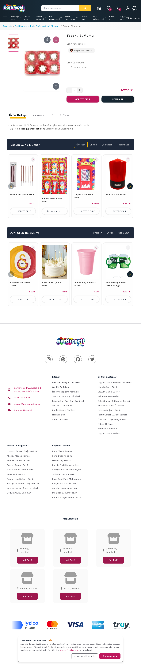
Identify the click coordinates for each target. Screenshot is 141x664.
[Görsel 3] (122, 277)
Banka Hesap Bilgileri (63, 410)
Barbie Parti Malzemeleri (65, 465)
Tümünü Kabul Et (109, 656)
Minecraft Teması (16, 474)
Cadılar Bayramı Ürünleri (65, 488)
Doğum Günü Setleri (109, 433)
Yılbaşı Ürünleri (106, 424)
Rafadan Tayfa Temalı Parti (66, 497)
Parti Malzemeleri (98, 17)
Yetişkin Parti (27, 17)
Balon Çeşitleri (40, 17)
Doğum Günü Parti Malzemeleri (114, 382)
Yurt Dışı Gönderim (62, 405)
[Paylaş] (47, 39)
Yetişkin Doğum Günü (109, 410)
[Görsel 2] (119, 277)
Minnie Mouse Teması (18, 460)
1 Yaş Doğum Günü (108, 387)
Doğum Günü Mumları (48, 26)
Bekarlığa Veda (15, 17)
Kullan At (112, 17)
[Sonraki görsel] (127, 261)
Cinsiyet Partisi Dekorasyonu (67, 469)
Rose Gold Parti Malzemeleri (67, 479)
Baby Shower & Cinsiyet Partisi (114, 401)
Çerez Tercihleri (60, 419)
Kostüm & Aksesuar (108, 428)
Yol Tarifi (27, 560)
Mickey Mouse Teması (18, 456)
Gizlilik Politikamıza (69, 650)
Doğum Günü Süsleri (109, 391)
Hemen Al (118, 99)
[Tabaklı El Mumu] (13, 43)
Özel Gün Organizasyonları (112, 419)
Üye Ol (135, 9)
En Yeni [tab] (93, 144)
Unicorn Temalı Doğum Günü (22, 451)
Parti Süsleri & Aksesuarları (112, 414)
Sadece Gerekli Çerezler (85, 656)
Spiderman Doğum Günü (20, 479)
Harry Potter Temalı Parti (20, 469)
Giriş (134, 7)
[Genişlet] (56, 86)
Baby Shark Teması (62, 451)
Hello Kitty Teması (61, 460)
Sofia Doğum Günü (62, 456)
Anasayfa (7, 26)
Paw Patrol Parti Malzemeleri (22, 488)
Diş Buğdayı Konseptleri (64, 492)
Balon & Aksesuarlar (108, 396)
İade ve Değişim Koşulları (65, 391)
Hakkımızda (58, 414)
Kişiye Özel (123, 17)
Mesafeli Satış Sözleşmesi (66, 382)
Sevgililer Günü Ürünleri (65, 483)
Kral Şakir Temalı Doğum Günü (23, 483)
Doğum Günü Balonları (19, 492)
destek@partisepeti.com (27, 404)
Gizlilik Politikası (60, 387)
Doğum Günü (84, 17)
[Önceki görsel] (109, 261)
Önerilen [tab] (80, 144)
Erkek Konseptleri (70, 17)
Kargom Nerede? (23, 410)
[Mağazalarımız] (99, 8)
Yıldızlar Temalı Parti (63, 474)
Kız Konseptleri (54, 17)
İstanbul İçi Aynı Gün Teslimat (68, 401)
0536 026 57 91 (22, 397)
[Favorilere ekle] (56, 39)
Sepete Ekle (82, 99)
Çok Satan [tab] (107, 144)
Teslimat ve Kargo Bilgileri (66, 396)
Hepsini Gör (123, 144)
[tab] (17, 115)
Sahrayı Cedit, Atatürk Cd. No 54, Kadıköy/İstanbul (27, 390)
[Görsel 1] (116, 277)
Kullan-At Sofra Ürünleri (111, 405)
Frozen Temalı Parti (17, 465)
